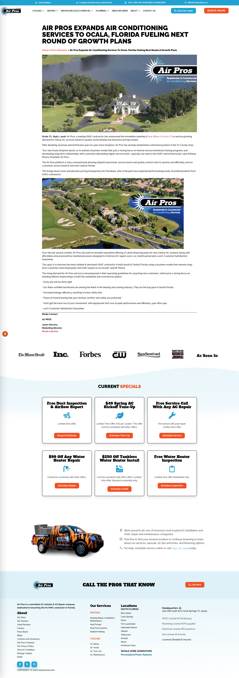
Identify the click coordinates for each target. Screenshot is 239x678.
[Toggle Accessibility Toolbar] (5, 334)
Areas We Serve (120, 11)
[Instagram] (34, 664)
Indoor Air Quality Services (75, 11)
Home (45, 50)
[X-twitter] (27, 664)
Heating (51, 11)
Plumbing (101, 11)
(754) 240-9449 (180, 548)
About (134, 11)
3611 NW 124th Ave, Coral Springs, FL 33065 (184, 611)
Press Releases (59, 50)
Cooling (37, 11)
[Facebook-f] (20, 664)
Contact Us (149, 11)
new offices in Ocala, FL (160, 136)
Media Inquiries (50, 331)
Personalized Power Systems (136, 654)
